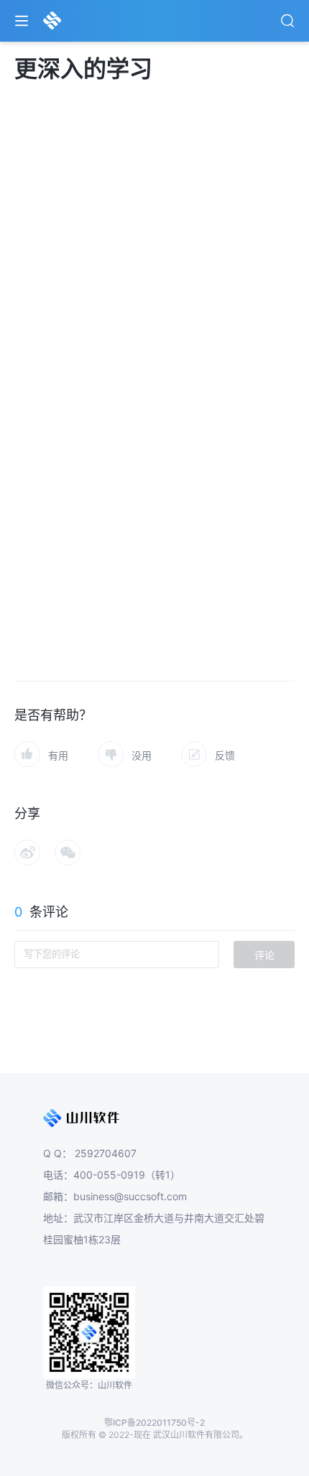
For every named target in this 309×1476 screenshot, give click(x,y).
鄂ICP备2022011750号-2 (154, 1422)
